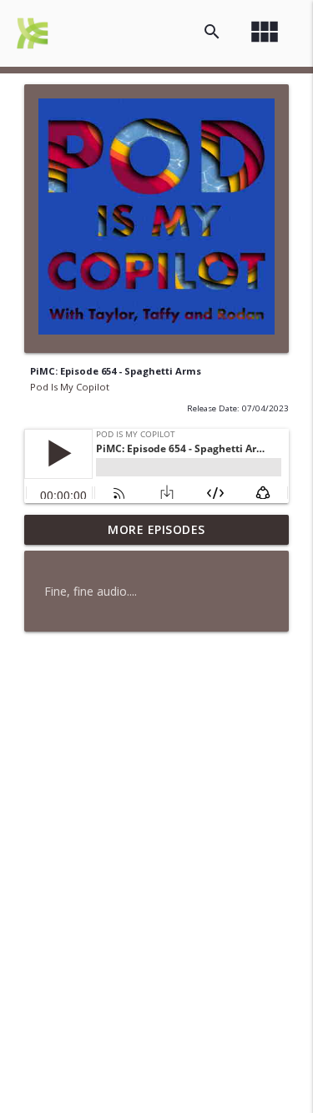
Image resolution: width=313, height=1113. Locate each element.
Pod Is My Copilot (69, 386)
